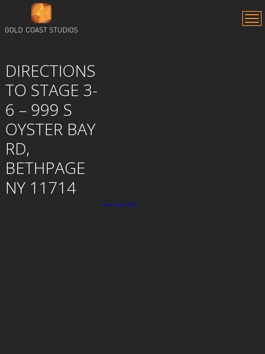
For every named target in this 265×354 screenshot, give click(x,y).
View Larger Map (120, 204)
